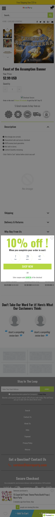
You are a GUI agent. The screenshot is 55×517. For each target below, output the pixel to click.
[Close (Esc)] (52, 237)
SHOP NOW (27, 266)
